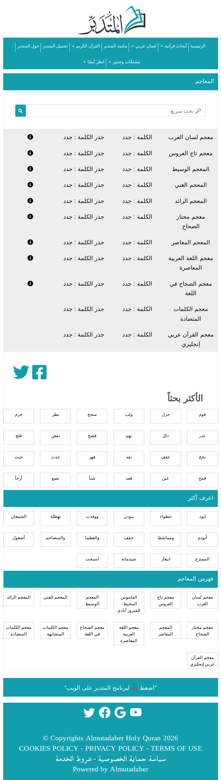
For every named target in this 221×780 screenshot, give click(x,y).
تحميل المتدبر (55, 46)
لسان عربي (145, 46)
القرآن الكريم (87, 46)
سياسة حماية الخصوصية (132, 758)
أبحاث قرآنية (175, 46)
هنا (134, 687)
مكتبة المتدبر (115, 46)
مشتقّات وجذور (126, 61)
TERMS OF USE (176, 748)
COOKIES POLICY (49, 748)
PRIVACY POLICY (114, 748)
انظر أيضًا (95, 61)
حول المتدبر (28, 46)
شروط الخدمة (73, 758)
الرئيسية (197, 46)
